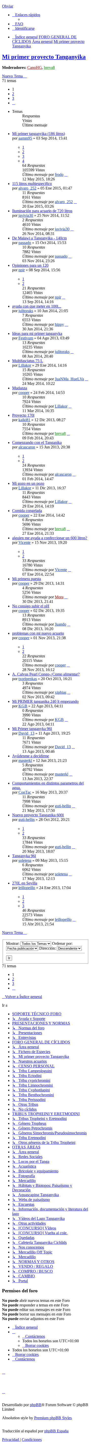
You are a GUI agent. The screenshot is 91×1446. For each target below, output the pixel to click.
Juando (60, 624)
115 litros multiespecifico (32, 183)
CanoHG (34, 67)
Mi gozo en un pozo (28, 483)
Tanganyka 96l (24, 856)
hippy (59, 324)
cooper (23, 392)
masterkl (25, 760)
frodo (59, 174)
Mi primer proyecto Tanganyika (44, 56)
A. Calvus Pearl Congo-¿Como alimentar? (46, 674)
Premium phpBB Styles (53, 1418)
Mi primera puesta (26, 579)
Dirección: (48, 948)
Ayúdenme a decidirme (30, 756)
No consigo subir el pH (30, 606)
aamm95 (25, 138)
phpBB (35, 1405)
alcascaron (26, 447)
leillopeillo (26, 888)
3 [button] (13, 98)
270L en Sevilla (24, 883)
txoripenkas (27, 679)
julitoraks (25, 311)
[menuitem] (17, 24)
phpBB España (56, 1431)
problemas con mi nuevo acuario (38, 633)
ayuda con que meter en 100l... (36, 306)
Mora (59, 597)
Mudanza (19, 388)
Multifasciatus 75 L (27, 361)
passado (24, 242)
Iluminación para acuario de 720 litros (42, 211)
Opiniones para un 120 (30, 265)
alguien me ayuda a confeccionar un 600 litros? (49, 538)
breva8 (49, 67)
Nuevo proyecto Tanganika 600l (38, 815)
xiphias (60, 692)
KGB (22, 706)
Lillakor (24, 365)
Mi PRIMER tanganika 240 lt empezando (45, 701)
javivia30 (25, 215)
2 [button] (13, 94)
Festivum (25, 338)
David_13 (26, 733)
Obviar (7, 6)
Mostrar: (13, 943)
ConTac (24, 792)
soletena (24, 860)
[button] (13, 103)
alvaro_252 (27, 188)
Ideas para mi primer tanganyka (37, 333)
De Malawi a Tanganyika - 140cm (39, 238)
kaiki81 (24, 420)
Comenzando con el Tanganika (37, 442)
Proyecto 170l (23, 415)
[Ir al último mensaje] (65, 174)
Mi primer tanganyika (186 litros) (38, 133)
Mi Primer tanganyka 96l (32, 729)
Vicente (24, 542)
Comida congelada (27, 510)
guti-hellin (63, 806)
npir (21, 270)
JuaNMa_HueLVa (69, 379)
